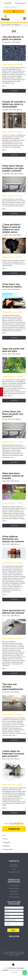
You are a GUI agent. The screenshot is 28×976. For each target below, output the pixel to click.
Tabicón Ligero (14, 891)
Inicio (4, 24)
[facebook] (13, 965)
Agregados (6, 846)
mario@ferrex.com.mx (20, 3)
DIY (4, 835)
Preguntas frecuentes (14, 871)
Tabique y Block (8, 849)
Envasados (6, 842)
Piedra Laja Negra (14, 896)
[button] (24, 972)
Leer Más (14, 91)
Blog (8, 24)
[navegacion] (24, 18)
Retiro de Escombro (14, 888)
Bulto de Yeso (14, 894)
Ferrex (6, 968)
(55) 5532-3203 (7, 3)
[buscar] (14, 11)
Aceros (5, 839)
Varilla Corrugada (14, 885)
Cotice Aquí (1, 392)
